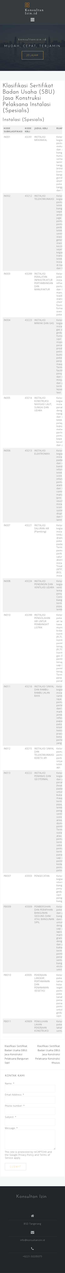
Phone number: (15, 1105)
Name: (9, 1083)
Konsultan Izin (31, 1196)
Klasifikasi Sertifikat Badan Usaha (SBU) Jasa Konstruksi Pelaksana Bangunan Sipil (17, 1054)
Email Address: (14, 1094)
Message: (11, 1128)
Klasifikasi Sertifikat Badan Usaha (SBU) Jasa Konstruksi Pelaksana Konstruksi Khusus (47, 1054)
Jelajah (32, 55)
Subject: (10, 1116)
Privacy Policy (26, 1154)
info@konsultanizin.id (32, 1240)
